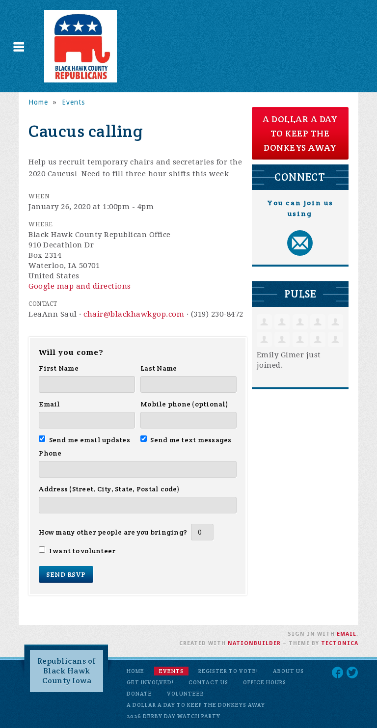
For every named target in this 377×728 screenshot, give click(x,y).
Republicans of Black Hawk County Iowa (66, 671)
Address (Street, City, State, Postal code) (109, 489)
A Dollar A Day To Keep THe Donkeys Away (300, 133)
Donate (139, 693)
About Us (288, 671)
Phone (50, 453)
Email (49, 404)
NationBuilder (254, 643)
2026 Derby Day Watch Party (173, 716)
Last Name (158, 368)
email (346, 634)
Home (38, 102)
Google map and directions (79, 286)
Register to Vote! (228, 671)
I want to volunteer (82, 550)
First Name (59, 368)
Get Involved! (150, 682)
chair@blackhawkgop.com (133, 314)
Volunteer (185, 693)
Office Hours (264, 682)
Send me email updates (89, 439)
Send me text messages (191, 439)
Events (73, 102)
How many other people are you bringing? (113, 532)
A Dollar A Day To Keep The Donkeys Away (196, 704)
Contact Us (208, 682)
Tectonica (339, 643)
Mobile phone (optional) (184, 404)
